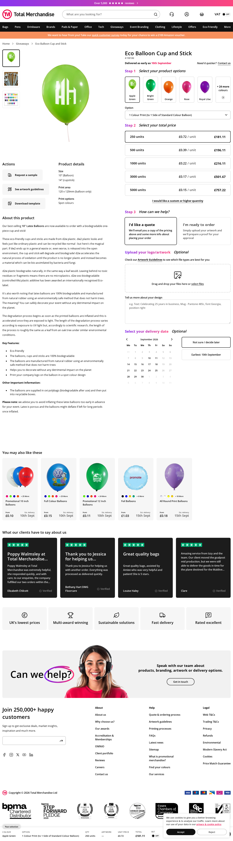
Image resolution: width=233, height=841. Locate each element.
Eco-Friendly (210, 27)
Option (129, 108)
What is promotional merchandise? (161, 758)
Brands (50, 27)
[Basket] (201, 14)
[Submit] (61, 740)
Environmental (212, 742)
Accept (180, 832)
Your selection (11, 826)
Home (6, 43)
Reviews (100, 760)
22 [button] (135, 370)
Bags (5, 27)
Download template (27, 203)
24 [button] (149, 370)
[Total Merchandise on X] (17, 754)
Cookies (207, 756)
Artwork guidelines (160, 721)
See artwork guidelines (29, 189)
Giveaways (116, 27)
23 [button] (142, 370)
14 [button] (128, 364)
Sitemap (154, 749)
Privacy (207, 728)
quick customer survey (106, 35)
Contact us (224, 63)
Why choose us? (104, 721)
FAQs (152, 735)
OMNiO (99, 746)
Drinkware (33, 27)
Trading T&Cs (211, 721)
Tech (101, 27)
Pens (18, 27)
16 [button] (142, 364)
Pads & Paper (70, 27)
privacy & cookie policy (208, 824)
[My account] (186, 14)
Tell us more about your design (143, 297)
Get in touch (180, 682)
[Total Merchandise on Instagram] (11, 755)
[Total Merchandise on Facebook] (4, 755)
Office (88, 27)
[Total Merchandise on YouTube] (24, 755)
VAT (217, 14)
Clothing (160, 27)
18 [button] (156, 364)
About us (100, 714)
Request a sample (26, 175)
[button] (111, 14)
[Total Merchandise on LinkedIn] (31, 755)
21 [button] (128, 370)
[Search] (156, 14)
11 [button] (156, 358)
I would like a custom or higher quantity (177, 201)
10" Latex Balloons (33, 226)
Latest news (156, 742)
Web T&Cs (209, 714)
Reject (212, 832)
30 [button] (142, 376)
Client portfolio (104, 753)
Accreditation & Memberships (104, 737)
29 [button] (135, 376)
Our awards (102, 728)
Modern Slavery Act (215, 749)
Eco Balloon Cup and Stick (50, 43)
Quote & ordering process (164, 714)
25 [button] (156, 370)
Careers (99, 767)
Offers (192, 27)
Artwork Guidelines (150, 259)
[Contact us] (171, 14)
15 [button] (135, 364)
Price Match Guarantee (217, 763)
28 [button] (128, 376)
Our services (156, 774)
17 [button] (149, 364)
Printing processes (160, 728)
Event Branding (139, 27)
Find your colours (159, 767)
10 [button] (149, 358)
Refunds (208, 735)
